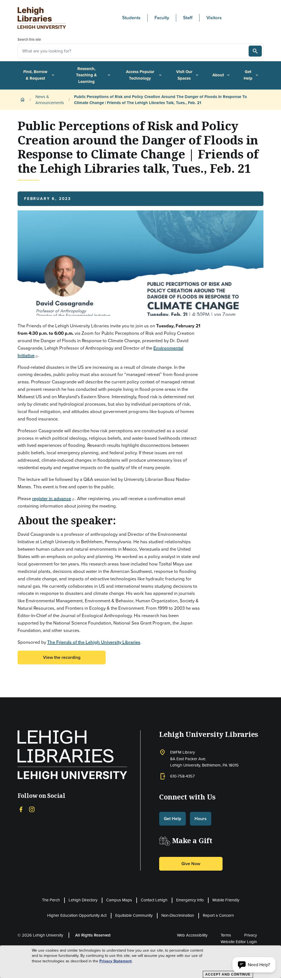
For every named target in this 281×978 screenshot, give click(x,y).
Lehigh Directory (83, 900)
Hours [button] (201, 818)
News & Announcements (49, 100)
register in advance (51, 498)
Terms (226, 935)
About (221, 75)
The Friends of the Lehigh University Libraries (93, 642)
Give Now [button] (190, 863)
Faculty (161, 17)
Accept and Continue (228, 974)
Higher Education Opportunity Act (76, 915)
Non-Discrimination (177, 915)
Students (131, 17)
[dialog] (140, 962)
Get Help (251, 75)
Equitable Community (134, 915)
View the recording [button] (61, 657)
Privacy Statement (115, 961)
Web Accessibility (192, 935)
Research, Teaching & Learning (93, 75)
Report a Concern (218, 915)
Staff (187, 17)
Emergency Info (190, 900)
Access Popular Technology (144, 75)
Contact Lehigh (154, 900)
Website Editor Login (239, 942)
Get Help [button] (172, 818)
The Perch (51, 900)
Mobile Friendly (225, 900)
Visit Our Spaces (187, 75)
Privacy (250, 935)
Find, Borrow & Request (39, 75)
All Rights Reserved (93, 935)
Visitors (214, 17)
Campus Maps (119, 900)
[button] (254, 965)
